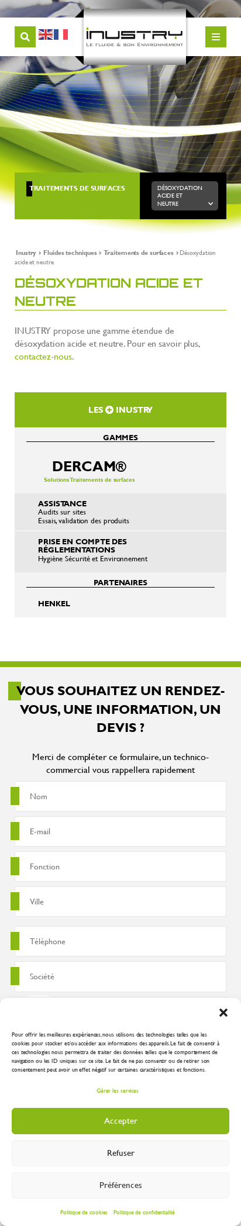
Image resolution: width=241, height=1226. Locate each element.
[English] (46, 32)
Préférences (120, 1185)
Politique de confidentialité (143, 1212)
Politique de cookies (84, 1212)
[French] (61, 32)
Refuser (121, 1152)
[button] (223, 1012)
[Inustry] (135, 37)
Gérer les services (118, 1090)
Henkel (54, 603)
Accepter (120, 1120)
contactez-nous (43, 355)
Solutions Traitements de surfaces (89, 470)
